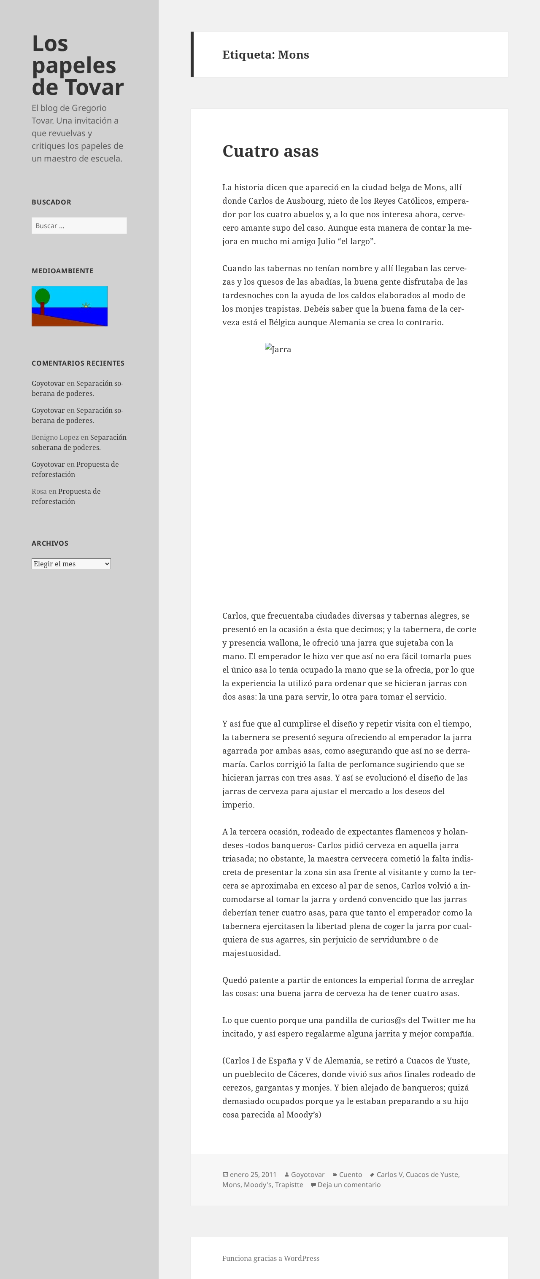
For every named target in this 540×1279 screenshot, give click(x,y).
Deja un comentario (349, 1184)
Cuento (350, 1174)
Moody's (258, 1184)
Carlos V (389, 1174)
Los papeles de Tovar (78, 64)
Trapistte (289, 1184)
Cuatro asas (270, 150)
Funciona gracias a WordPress (270, 1258)
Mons (231, 1184)
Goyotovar (48, 383)
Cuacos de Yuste (432, 1174)
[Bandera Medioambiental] (70, 305)
